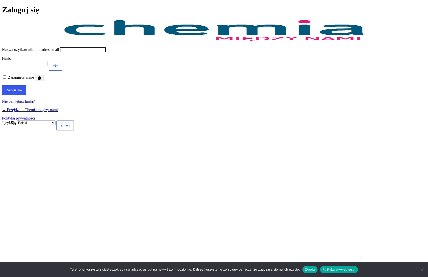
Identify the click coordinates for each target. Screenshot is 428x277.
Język (6, 123)
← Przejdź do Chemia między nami (30, 110)
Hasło (6, 58)
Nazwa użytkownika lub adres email (30, 49)
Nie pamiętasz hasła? (18, 101)
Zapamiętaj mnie (21, 77)
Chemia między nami (214, 31)
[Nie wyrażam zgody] (421, 269)
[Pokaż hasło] (55, 66)
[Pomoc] (39, 78)
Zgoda (310, 269)
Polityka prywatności (18, 118)
